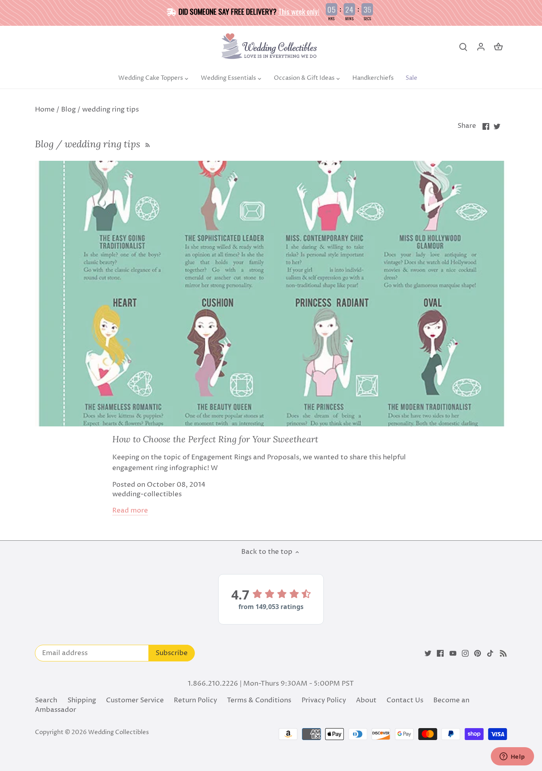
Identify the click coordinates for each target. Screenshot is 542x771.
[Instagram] (465, 653)
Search (46, 700)
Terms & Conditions (259, 700)
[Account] (481, 47)
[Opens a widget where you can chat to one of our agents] (512, 757)
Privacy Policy (324, 700)
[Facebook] (440, 653)
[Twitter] (428, 653)
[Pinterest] (477, 653)
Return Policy (195, 700)
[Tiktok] (490, 653)
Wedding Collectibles (118, 732)
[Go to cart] (498, 47)
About (366, 700)
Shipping (81, 700)
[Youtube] (453, 653)
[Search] (463, 47)
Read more (130, 510)
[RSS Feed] (146, 144)
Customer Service (135, 700)
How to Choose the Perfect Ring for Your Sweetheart (215, 439)
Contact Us (404, 700)
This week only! (298, 11)
